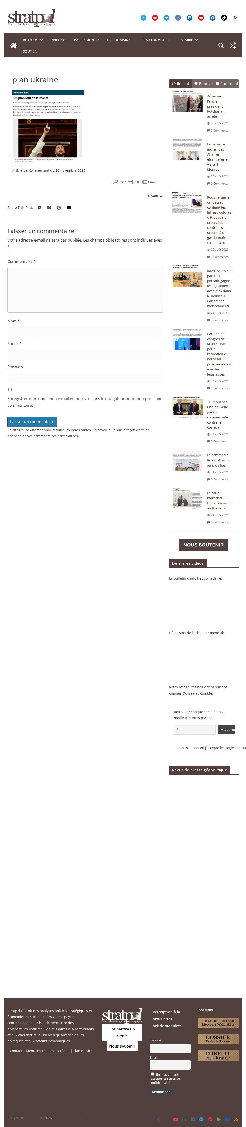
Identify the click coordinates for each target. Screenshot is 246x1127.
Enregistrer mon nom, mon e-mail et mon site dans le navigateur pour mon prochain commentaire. (84, 402)
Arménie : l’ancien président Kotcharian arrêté (216, 106)
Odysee (189, 693)
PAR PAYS (58, 39)
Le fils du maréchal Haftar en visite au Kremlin (219, 500)
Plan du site (82, 1050)
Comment (229, 83)
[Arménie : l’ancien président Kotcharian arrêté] (187, 101)
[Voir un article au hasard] (233, 45)
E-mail (14, 343)
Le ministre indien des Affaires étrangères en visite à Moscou (218, 157)
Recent (183, 83)
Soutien (30, 51)
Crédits (63, 1050)
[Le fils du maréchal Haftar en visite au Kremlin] (187, 498)
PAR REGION (84, 39)
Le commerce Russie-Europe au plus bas (218, 460)
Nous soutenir (122, 1046)
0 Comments (219, 130)
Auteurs (30, 39)
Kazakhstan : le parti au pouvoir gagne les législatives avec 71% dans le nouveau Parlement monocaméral (219, 288)
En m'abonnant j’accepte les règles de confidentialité (165, 1078)
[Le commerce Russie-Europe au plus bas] (187, 460)
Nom (13, 321)
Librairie (185, 39)
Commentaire (21, 261)
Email (153, 1057)
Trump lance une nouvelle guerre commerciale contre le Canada (217, 415)
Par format (154, 39)
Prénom (155, 1041)
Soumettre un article (122, 1032)
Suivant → (154, 196)
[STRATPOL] (13, 45)
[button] (40, 39)
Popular (206, 83)
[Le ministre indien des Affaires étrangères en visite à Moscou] (187, 149)
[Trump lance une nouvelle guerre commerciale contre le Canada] (187, 407)
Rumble (206, 693)
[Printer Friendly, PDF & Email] (134, 182)
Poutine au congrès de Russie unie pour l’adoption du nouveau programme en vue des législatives (219, 354)
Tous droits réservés (71, 1117)
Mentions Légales (40, 1050)
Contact (16, 1050)
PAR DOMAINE (118, 39)
